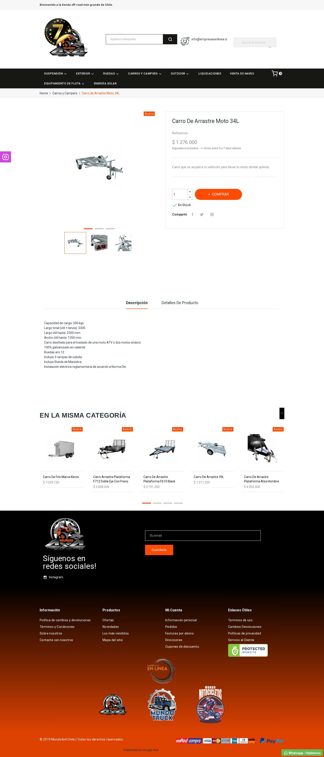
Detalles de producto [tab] (180, 302)
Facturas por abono (179, 633)
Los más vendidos (115, 633)
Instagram (56, 577)
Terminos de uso (240, 620)
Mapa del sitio (112, 640)
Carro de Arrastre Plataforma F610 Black (159, 479)
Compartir (193, 214)
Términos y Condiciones (57, 627)
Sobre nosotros (51, 633)
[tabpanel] (99, 168)
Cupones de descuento (182, 646)
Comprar (220, 194)
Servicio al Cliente (241, 640)
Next (158, 168)
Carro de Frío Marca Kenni (61, 477)
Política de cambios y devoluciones (65, 620)
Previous (39, 168)
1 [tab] (88, 229)
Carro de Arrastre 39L (209, 477)
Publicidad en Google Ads (141, 750)
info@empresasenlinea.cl (209, 39)
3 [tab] (110, 229)
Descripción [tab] (137, 302)
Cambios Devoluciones (244, 627)
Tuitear (202, 214)
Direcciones (173, 640)
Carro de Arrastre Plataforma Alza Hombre (261, 479)
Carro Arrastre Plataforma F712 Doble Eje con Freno (111, 479)
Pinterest (212, 214)
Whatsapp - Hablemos (304, 753)
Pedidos (171, 627)
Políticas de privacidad (244, 633)
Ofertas (108, 620)
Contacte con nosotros (56, 640)
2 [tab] (99, 229)
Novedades (110, 627)
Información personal (181, 620)
